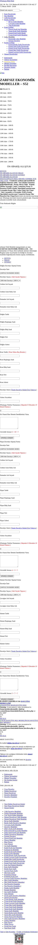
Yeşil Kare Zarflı (9, 928)
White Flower (8, 924)
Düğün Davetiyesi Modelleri (13, 834)
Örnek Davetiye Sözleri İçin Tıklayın (23, 390)
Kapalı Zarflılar (9, 43)
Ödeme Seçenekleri (10, 60)
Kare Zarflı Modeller (11, 867)
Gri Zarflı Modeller (10, 846)
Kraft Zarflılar (9, 27)
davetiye (28, 760)
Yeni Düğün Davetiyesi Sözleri (14, 804)
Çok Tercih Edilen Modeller (13, 815)
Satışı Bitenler (9, 894)
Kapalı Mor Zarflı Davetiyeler (18, 50)
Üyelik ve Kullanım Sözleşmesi (27, 932)
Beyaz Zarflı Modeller (15, 22)
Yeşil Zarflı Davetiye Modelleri (14, 918)
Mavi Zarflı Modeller (11, 880)
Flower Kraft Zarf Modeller (17, 29)
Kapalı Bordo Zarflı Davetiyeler (19, 44)
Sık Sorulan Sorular (10, 780)
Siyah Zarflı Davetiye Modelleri (14, 896)
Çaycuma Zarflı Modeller (16, 23)
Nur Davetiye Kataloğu (12, 884)
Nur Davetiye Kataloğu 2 (12, 886)
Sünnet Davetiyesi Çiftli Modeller (15, 817)
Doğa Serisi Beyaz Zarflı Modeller (15, 831)
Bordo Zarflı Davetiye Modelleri (15, 823)
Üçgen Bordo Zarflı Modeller (14, 899)
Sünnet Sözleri (9, 808)
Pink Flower (8, 922)
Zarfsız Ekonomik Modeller (13, 813)
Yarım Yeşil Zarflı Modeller (13, 917)
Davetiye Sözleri (9, 67)
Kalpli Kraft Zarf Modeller (13, 848)
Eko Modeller (8, 16)
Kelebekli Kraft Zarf (11, 876)
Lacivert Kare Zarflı (11, 871)
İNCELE (3, 719)
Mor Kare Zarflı (9, 873)
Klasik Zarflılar (9, 20)
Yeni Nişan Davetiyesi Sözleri (14, 806)
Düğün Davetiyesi (10, 791)
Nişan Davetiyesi (10, 793)
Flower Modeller (9, 840)
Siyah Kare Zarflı (10, 926)
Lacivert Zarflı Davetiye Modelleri (15, 878)
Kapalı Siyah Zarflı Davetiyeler (18, 48)
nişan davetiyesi (16, 748)
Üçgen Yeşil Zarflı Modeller (13, 907)
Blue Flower (8, 842)
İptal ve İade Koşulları (7, 932)
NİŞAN (7, 260)
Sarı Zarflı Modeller (10, 892)
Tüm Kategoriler (14, 25)
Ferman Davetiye (14, 41)
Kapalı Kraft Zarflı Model (17, 33)
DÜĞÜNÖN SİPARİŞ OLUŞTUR (9, 172)
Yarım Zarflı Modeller (11, 911)
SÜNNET (7, 262)
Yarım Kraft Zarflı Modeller (17, 31)
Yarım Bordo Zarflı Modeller (13, 913)
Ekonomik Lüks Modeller (17, 39)
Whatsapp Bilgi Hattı (7, 1)
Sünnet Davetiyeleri (10, 54)
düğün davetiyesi (13, 743)
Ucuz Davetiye (9, 789)
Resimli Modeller (10, 890)
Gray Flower (8, 844)
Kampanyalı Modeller (11, 850)
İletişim (6, 69)
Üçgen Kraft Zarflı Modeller (17, 35)
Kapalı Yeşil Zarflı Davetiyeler (18, 46)
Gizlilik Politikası (19, 934)
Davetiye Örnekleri (10, 797)
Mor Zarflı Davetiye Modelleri (14, 882)
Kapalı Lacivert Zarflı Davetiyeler (19, 52)
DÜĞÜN (7, 258)
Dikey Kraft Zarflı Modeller (13, 829)
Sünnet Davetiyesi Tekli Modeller (15, 819)
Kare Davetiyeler (10, 14)
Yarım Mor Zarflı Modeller (13, 915)
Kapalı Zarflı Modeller (11, 853)
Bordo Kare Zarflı (10, 869)
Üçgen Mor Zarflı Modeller (13, 905)
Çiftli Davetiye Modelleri (12, 811)
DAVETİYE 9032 (20, 705)
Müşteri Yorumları (10, 63)
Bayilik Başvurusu (10, 65)
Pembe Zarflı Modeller (11, 888)
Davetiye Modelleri (10, 795)
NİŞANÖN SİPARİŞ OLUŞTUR (11, 174)
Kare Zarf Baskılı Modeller (13, 865)
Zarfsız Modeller (9, 920)
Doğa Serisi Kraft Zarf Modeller (15, 832)
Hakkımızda (8, 58)
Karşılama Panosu (10, 875)
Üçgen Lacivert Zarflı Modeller (14, 903)
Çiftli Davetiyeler (10, 18)
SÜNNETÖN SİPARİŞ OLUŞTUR (12, 176)
